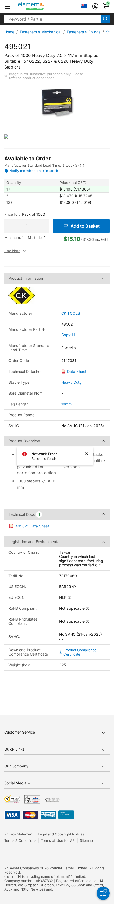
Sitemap (86, 840)
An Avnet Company (20, 868)
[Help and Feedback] (103, 893)
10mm (66, 404)
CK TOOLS (70, 313)
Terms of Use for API (58, 840)
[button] (7, 6)
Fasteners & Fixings (83, 32)
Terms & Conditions (20, 840)
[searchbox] (52, 19)
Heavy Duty (71, 382)
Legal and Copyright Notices (61, 834)
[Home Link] (41, 6)
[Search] (105, 19)
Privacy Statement (18, 834)
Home (9, 32)
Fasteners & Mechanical (40, 32)
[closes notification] (86, 453)
